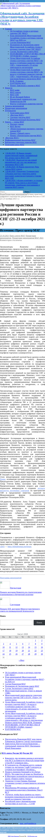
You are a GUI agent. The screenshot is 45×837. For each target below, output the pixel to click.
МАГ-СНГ (14, 95)
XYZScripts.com (32, 836)
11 (10, 647)
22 (35, 651)
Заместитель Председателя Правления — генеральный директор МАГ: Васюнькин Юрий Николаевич (22, 746)
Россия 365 (28, 753)
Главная (8, 29)
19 (17, 651)
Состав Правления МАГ (20, 42)
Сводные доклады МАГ (20, 117)
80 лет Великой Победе (20, 97)
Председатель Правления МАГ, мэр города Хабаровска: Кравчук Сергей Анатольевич (23, 740)
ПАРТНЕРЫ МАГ (18, 83)
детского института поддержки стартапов (22, 489)
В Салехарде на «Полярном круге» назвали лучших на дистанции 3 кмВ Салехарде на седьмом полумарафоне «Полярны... (23, 767)
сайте (2, 546)
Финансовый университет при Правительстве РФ (23, 100)
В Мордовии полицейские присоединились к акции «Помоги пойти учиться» (24, 777)
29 (35, 654)
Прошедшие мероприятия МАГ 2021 (28, 238)
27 (23, 654)
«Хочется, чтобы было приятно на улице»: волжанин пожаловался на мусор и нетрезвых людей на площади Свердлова (24, 796)
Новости (8, 88)
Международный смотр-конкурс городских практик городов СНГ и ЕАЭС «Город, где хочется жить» (23, 697)
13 (23, 647)
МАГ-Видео (15, 126)
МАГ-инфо (15, 90)
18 (10, 651)
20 (23, 651)
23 (42, 651)
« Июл (21, 660)
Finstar (2, 479)
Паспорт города (17, 124)
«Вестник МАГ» (17, 115)
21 (29, 651)
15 (35, 647)
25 (10, 654)
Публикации (10, 110)
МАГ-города (15, 92)
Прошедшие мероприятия (16, 108)
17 (3, 651)
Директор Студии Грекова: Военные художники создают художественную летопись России (25, 783)
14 (29, 647)
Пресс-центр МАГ (17, 236)
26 (17, 654)
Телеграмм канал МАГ (19, 113)
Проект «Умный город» (20, 133)
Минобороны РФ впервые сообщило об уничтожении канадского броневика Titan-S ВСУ (23, 790)
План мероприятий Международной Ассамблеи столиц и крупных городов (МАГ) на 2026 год (26, 38)
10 (3, 647)
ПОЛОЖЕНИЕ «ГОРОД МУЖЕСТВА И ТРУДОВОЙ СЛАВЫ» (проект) (27, 55)
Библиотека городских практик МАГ (21, 142)
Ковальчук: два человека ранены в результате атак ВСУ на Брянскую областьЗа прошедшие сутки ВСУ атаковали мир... (24, 760)
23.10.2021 (4, 236)
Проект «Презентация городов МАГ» (26, 135)
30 (42, 654)
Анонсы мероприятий (14, 106)
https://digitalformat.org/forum (19, 546)
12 (17, 647)
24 (3, 654)
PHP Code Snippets (13, 836)
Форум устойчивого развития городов (26, 104)
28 (29, 654)
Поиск (39, 623)
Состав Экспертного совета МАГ (24, 51)
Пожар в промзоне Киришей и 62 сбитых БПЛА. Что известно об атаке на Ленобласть (24, 773)
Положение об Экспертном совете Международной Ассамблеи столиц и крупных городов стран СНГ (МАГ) (26, 47)
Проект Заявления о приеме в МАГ (25, 86)
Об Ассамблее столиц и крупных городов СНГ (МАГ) (24, 32)
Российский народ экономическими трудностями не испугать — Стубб (20, 802)
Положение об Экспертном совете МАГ (22, 686)
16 (42, 647)
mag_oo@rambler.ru (28, 823)
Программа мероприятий (11, 578)
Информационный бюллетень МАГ (25, 120)
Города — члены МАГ (14, 122)
